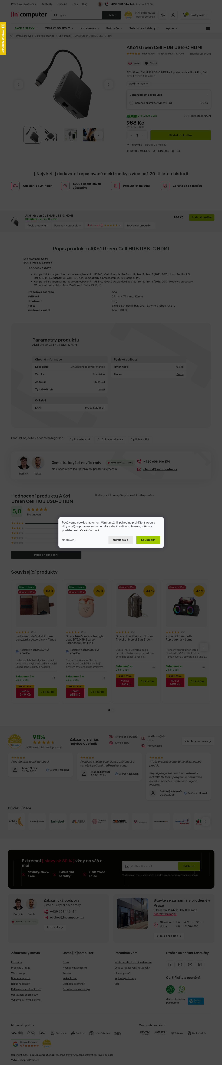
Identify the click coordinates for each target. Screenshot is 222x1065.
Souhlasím (148, 539)
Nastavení (68, 540)
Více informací (89, 530)
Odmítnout (120, 539)
